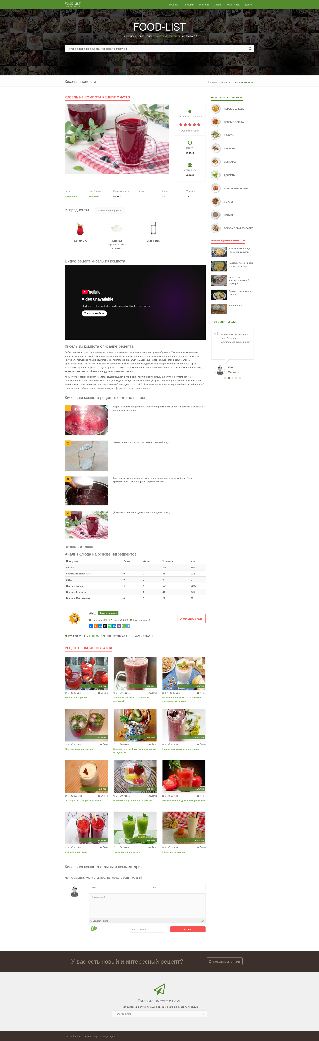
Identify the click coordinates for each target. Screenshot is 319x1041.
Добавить (188, 929)
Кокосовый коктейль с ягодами (180, 748)
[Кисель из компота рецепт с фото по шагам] (117, 138)
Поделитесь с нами (226, 961)
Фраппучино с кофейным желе (83, 800)
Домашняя (71, 196)
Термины (204, 4)
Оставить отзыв (192, 618)
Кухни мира (233, 4)
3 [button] (232, 378)
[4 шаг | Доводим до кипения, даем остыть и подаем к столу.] (86, 524)
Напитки (94, 196)
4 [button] (236, 378)
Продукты (188, 4)
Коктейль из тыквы (173, 851)
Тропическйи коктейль (126, 851)
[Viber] (119, 626)
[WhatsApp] (124, 626)
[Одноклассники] (96, 626)
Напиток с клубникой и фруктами (133, 800)
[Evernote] (110, 626)
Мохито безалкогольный (79, 748)
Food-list (73, 4)
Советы (218, 4)
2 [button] (229, 378)
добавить (94, 635)
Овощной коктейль (76, 851)
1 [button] (225, 378)
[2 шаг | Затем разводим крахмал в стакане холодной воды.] (86, 455)
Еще (247, 4)
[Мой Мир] (100, 626)
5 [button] (240, 378)
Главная (212, 82)
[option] (232, 351)
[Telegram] (128, 626)
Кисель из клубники (76, 697)
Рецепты (173, 4)
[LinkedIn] (114, 626)
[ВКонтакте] (91, 626)
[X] (105, 626)
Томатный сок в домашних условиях (183, 800)
